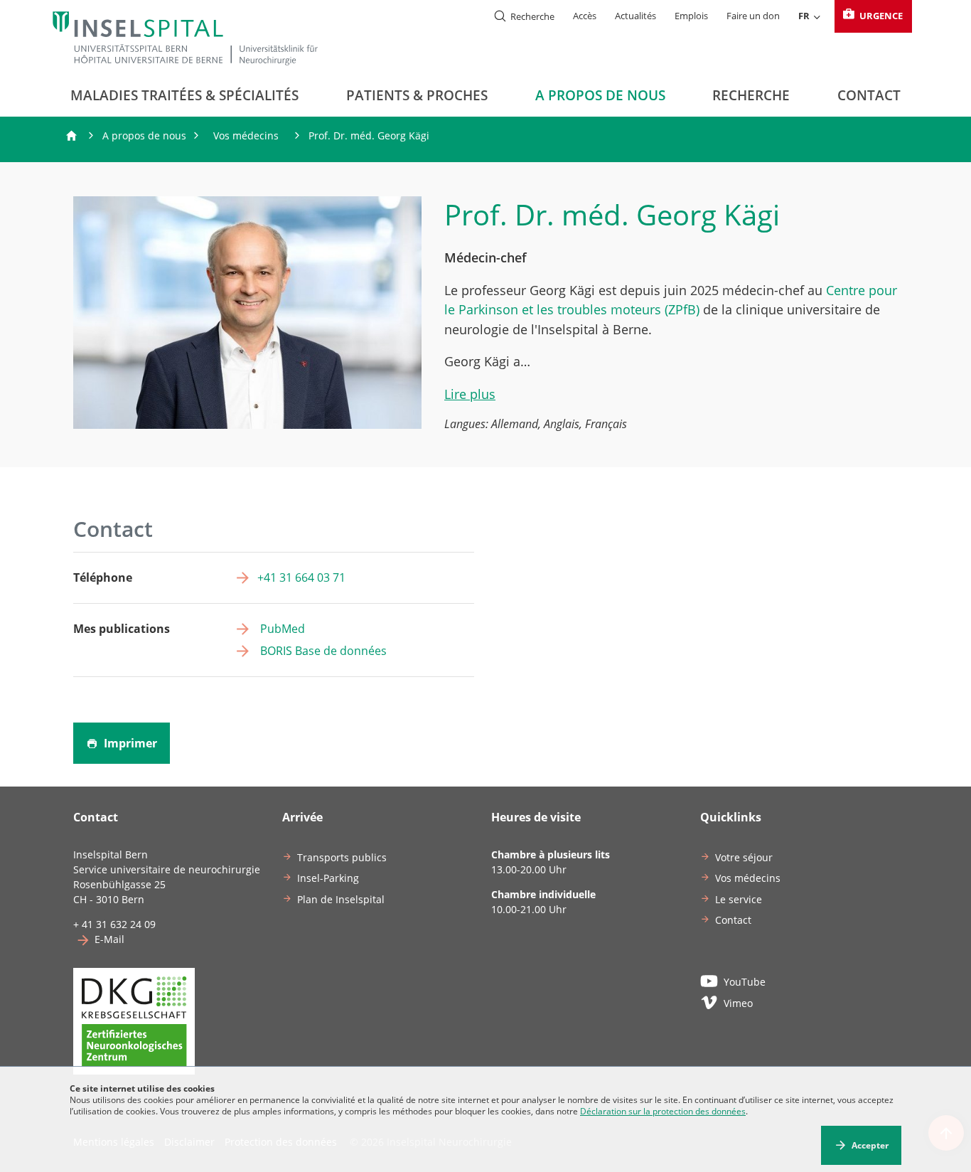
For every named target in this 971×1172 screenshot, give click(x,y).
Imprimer (129, 743)
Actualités (635, 15)
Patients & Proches (417, 95)
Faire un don (753, 15)
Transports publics (342, 857)
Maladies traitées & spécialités (184, 95)
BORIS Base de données (322, 651)
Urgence (880, 15)
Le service (738, 899)
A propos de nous (600, 95)
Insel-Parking (328, 878)
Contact (869, 95)
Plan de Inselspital (341, 899)
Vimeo (738, 1003)
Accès (584, 15)
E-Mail (109, 939)
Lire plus (469, 394)
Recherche (751, 95)
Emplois (691, 15)
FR (804, 15)
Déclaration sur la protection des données (663, 1111)
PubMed (281, 628)
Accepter (870, 1145)
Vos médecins (246, 135)
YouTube (745, 982)
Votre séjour (744, 857)
